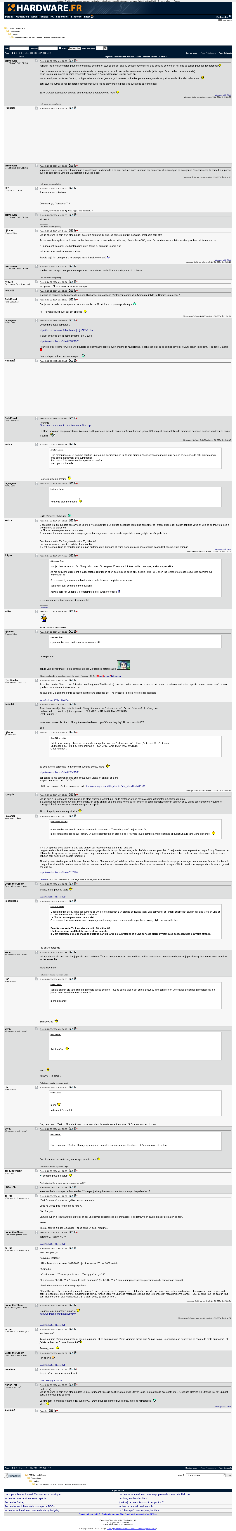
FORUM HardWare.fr (16, 28)
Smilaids (43, 880)
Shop (87, 16)
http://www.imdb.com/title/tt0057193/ (59, 772)
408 (44, 53)
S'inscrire (76, 16)
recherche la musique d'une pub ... (137, 1506)
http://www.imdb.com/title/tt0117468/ (59, 872)
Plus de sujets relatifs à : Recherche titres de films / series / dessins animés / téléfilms (118, 1514)
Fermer (177, 1)
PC (52, 16)
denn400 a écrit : (58, 738)
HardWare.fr (22, 16)
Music (42, 897)
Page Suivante (225, 53)
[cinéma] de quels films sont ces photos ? (141, 1502)
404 (27, 53)
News (34, 16)
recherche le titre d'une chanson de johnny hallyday (32, 1510)
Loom (58, 897)
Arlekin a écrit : (57, 450)
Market (48, 897)
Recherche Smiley (14, 1502)
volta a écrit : (56, 985)
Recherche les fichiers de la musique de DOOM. (30, 1506)
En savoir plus (164, 1)
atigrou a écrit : (57, 637)
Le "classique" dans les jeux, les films (139, 1510)
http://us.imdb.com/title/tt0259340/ (58, 1313)
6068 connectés (225, 20)
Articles (44, 16)
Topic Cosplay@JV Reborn (51, 1381)
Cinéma (15, 35)
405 (31, 53)
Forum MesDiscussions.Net (111, 1520)
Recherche (222, 17)
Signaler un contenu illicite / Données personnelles (134, 1528)
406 (35, 53)
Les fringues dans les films (133, 1498)
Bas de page (191, 53)
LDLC (109, 1528)
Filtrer (64, 49)
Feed (53, 897)
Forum (9, 16)
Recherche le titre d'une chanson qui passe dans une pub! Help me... (155, 1494)
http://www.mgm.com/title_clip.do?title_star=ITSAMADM (115, 786)
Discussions (15, 31)
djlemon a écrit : (58, 561)
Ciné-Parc (65, 700)
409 (49, 53)
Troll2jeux (44, 607)
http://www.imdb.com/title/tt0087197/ (59, 341)
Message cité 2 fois (223, 95)
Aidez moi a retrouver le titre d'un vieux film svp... (66, 425)
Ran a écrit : (56, 1035)
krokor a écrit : (57, 489)
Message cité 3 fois (223, 1406)
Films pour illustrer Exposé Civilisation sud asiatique (32, 1494)
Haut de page (191, 1468)
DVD (63, 897)
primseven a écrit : (59, 822)
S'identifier (62, 16)
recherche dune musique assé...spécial (25, 1498)
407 (40, 53)
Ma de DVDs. (49, 700)
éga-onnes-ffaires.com (109, 676)
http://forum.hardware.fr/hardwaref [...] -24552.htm (66, 330)
